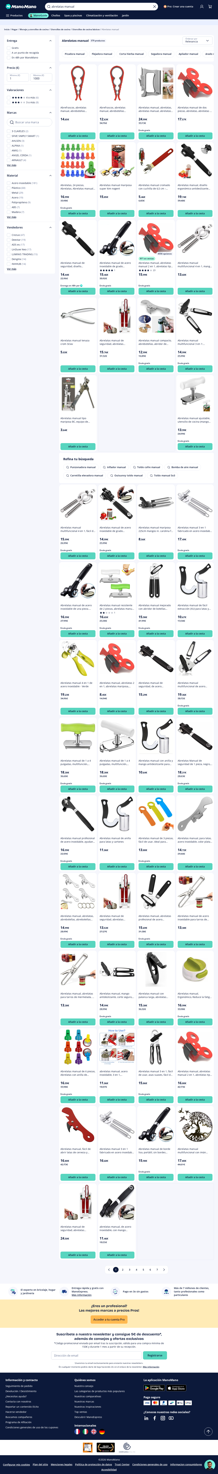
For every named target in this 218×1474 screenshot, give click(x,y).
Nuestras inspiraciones (87, 1406)
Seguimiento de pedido (19, 1386)
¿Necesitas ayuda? (16, 1396)
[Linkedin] (146, 1418)
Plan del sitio (40, 1464)
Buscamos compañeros (19, 1417)
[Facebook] (154, 1418)
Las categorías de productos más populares (99, 1391)
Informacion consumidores (186, 1464)
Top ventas (80, 1411)
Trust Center (122, 1464)
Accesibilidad (109, 1469)
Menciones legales (61, 1464)
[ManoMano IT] (85, 1431)
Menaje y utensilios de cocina (34, 29)
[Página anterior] (109, 1269)
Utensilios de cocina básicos (86, 29)
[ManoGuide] (209, 1465)
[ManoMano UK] (94, 1431)
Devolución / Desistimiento (21, 1391)
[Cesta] (210, 6)
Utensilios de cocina (60, 29)
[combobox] (197, 41)
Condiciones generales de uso (150, 1464)
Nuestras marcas (84, 1401)
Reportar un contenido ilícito (22, 1406)
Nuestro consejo (83, 1386)
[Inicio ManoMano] (22, 6)
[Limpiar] (155, 6)
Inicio (6, 29)
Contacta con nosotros (18, 1401)
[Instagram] (163, 1418)
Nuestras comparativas (87, 1396)
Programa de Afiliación (19, 1422)
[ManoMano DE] (102, 1431)
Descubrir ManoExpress (88, 1417)
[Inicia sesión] (202, 6)
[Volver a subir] (208, 1431)
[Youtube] (171, 1418)
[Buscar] (48, 6)
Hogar (15, 29)
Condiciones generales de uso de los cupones (32, 1427)
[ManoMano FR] (77, 1431)
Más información (151, 1366)
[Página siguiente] (164, 1269)
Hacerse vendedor (16, 1411)
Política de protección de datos (93, 1464)
